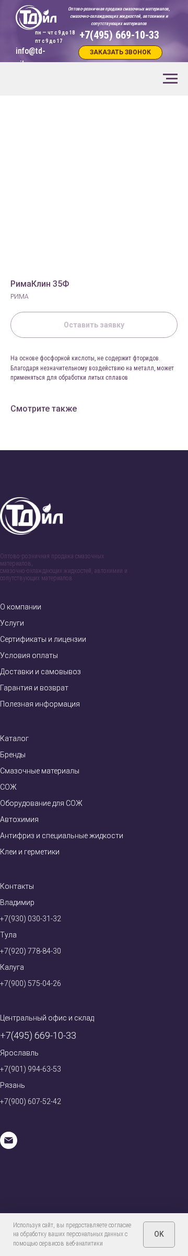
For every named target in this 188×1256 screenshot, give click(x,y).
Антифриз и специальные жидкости (61, 835)
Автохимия (19, 819)
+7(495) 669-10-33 (38, 1035)
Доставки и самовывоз (40, 671)
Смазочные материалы (39, 771)
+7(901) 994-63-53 (30, 1069)
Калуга (12, 967)
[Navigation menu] (170, 79)
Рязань (12, 1085)
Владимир (17, 902)
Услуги (12, 623)
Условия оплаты (29, 655)
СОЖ (8, 787)
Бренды (13, 754)
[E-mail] (8, 1146)
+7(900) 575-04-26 (30, 983)
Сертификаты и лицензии (43, 639)
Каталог (14, 738)
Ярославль (19, 1053)
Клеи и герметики (30, 852)
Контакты (17, 886)
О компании (20, 607)
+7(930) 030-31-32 (30, 918)
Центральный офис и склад (47, 1018)
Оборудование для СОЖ (41, 803)
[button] (120, 52)
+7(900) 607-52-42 (30, 1101)
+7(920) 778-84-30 (30, 951)
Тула (8, 935)
